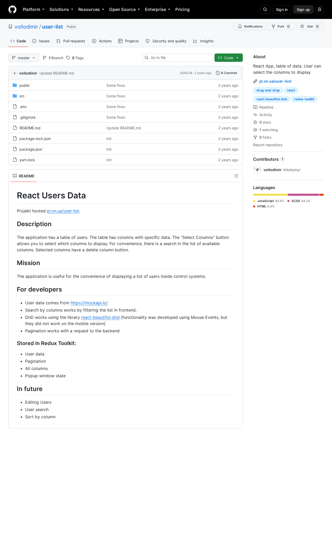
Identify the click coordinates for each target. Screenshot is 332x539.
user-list (52, 27)
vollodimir (26, 27)
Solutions (59, 9)
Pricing (182, 9)
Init (109, 138)
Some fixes (115, 85)
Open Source (122, 9)
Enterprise (155, 9)
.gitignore (27, 117)
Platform (31, 9)
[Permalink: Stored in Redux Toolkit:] (13, 343)
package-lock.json (35, 138)
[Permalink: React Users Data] (13, 195)
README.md (29, 128)
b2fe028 (186, 73)
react (291, 90)
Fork (283, 26)
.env (23, 106)
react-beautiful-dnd (100, 317)
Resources (89, 9)
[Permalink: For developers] (13, 289)
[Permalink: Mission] (13, 262)
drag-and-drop (268, 90)
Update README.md (56, 73)
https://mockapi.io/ (89, 302)
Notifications (253, 26)
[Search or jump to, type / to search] (265, 9)
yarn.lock (27, 160)
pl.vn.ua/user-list (63, 210)
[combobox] (179, 58)
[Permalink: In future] (13, 388)
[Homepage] (12, 9)
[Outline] (236, 176)
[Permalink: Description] (13, 223)
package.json (30, 149)
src (22, 96)
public (24, 85)
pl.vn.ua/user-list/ (275, 81)
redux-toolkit (304, 99)
